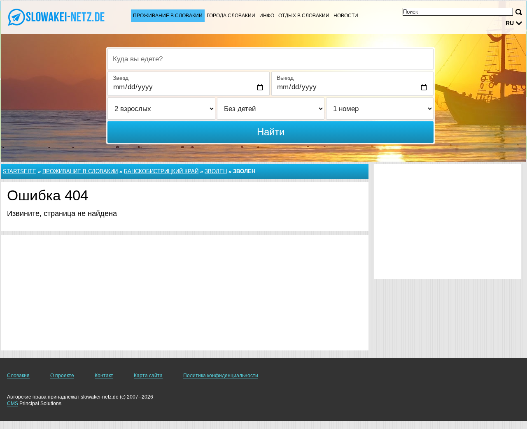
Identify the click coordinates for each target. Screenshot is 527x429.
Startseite (19, 171)
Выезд (285, 77)
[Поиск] (518, 12)
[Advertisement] (184, 292)
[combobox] (270, 59)
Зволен (216, 171)
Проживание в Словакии (168, 16)
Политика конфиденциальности (220, 375)
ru (510, 23)
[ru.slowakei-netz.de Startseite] (57, 17)
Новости (345, 16)
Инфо (266, 16)
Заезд (120, 77)
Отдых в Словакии (303, 16)
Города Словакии (231, 16)
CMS (12, 403)
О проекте (62, 375)
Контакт (104, 375)
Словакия (18, 375)
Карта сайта (148, 375)
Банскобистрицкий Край (161, 171)
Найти (270, 131)
